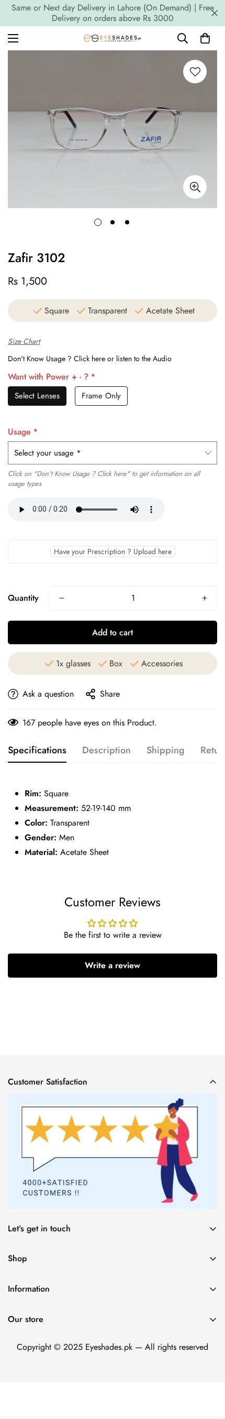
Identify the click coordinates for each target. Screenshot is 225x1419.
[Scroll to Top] (206, 1363)
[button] (205, 38)
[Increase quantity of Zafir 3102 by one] (205, 598)
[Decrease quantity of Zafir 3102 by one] (62, 598)
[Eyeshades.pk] (112, 38)
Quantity (23, 598)
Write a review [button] (112, 965)
